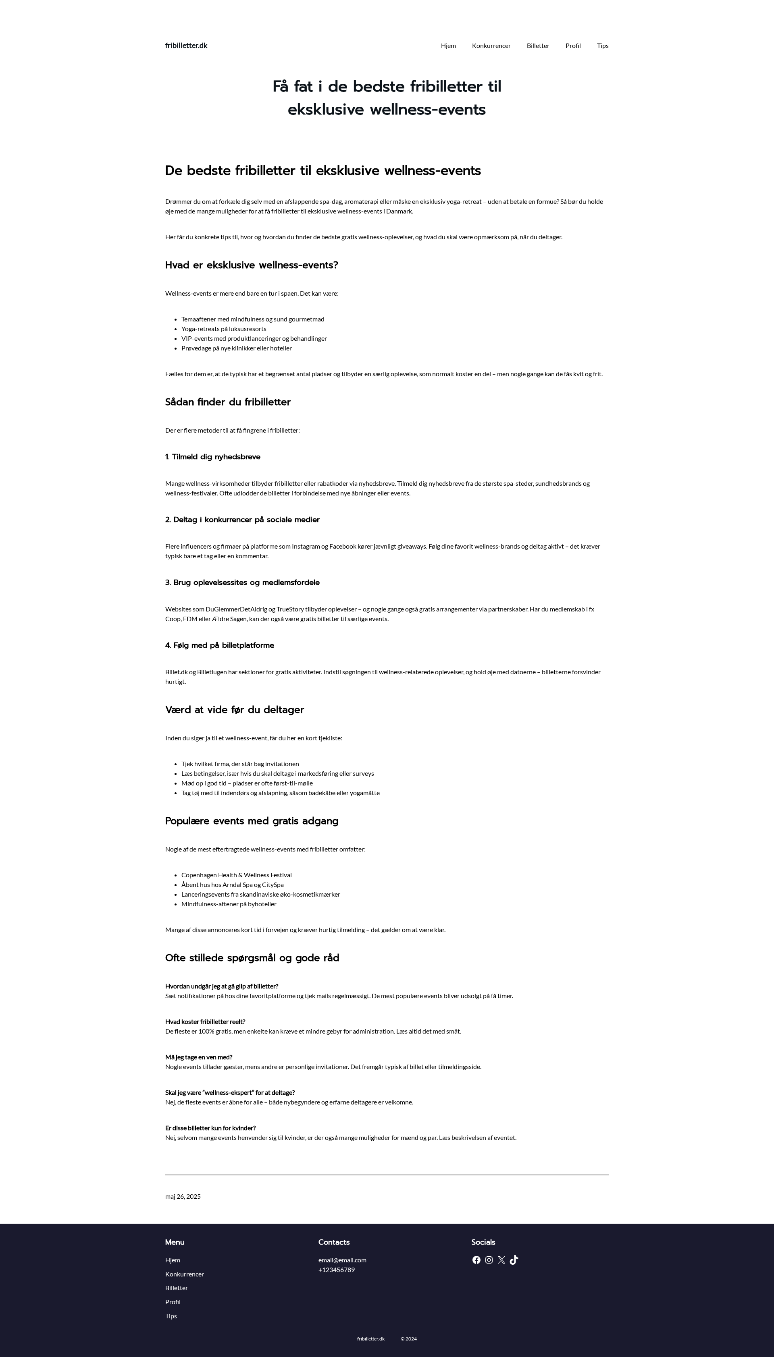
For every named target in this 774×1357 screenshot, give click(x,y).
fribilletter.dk (186, 45)
